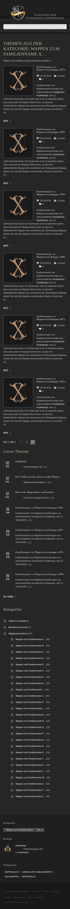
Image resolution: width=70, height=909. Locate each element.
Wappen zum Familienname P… (31, 733)
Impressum (39, 897)
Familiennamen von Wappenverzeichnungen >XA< (51, 380)
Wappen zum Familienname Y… (31, 790)
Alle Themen (8, 597)
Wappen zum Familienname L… (30, 708)
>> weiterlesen (22, 852)
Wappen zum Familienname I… (30, 689)
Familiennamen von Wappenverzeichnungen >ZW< (39, 574)
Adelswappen (12, 877)
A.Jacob (61, 76)
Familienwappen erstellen (18, 891)
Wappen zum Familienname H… (31, 683)
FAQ (29, 897)
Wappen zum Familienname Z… (30, 796)
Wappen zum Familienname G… (31, 677)
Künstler (36, 891)
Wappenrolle (29, 877)
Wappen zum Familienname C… (31, 652)
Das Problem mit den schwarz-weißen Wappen (37, 476)
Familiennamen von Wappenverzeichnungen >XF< (51, 68)
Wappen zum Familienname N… (31, 721)
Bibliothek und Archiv (18, 627)
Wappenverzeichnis (17, 633)
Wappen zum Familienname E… (31, 664)
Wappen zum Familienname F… (30, 671)
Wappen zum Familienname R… (31, 746)
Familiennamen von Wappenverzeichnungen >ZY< (39, 529)
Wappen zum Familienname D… (31, 658)
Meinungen (19, 897)
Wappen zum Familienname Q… (31, 740)
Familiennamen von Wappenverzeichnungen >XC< (51, 318)
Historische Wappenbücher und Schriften (34, 492)
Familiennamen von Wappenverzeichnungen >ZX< (39, 552)
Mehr (5, 121)
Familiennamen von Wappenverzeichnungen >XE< (51, 131)
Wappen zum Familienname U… (31, 765)
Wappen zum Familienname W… (31, 777)
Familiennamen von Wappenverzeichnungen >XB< (51, 255)
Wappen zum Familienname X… (31, 784)
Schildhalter (21, 461)
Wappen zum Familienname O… (31, 727)
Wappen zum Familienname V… (31, 771)
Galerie (46, 891)
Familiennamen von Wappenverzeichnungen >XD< (51, 193)
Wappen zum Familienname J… (30, 696)
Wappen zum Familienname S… (31, 752)
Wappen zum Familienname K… (31, 702)
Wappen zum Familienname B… (31, 645)
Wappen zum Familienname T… (30, 759)
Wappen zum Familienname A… (30, 639)
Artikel (9, 897)
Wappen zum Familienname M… (31, 715)
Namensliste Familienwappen (37, 872)
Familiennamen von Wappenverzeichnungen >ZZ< (39, 507)
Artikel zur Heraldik (17, 621)
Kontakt (55, 891)
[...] (45, 467)
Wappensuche (12, 872)
